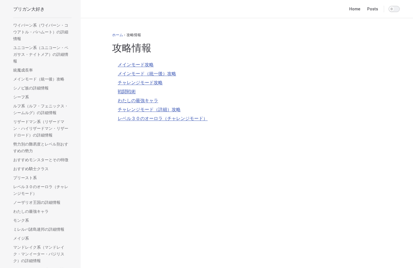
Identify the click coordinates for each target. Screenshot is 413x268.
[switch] (394, 9)
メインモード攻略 (136, 64)
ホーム (117, 35)
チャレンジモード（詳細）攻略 (149, 109)
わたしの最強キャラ (138, 100)
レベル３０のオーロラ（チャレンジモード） (163, 118)
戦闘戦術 (127, 91)
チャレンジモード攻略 (140, 82)
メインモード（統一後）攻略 (147, 73)
